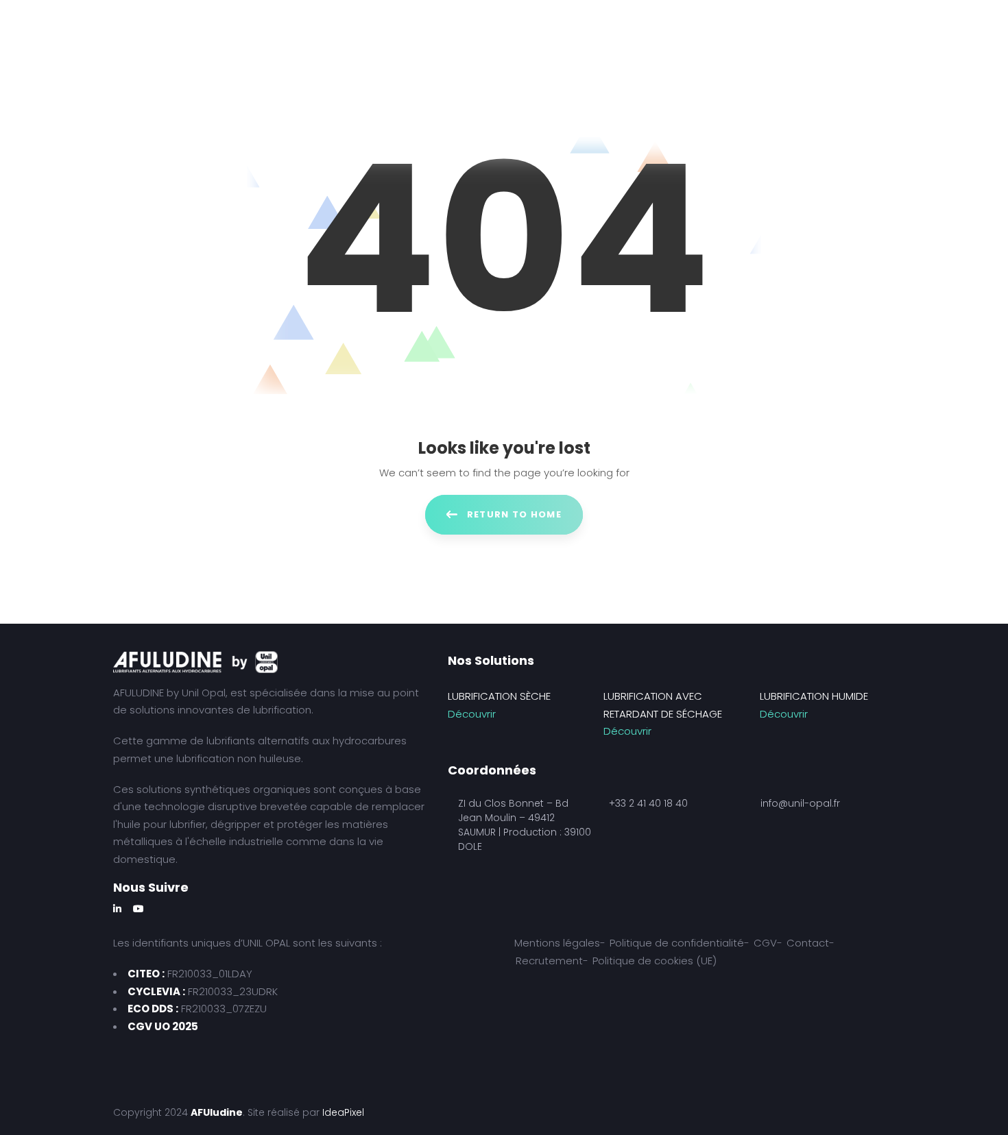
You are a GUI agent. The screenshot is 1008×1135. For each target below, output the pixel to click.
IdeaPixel (343, 1112)
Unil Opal (204, 692)
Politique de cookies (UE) (654, 960)
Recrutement (549, 960)
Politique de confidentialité (677, 943)
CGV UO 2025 (163, 1026)
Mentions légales (557, 943)
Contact (808, 943)
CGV (765, 943)
